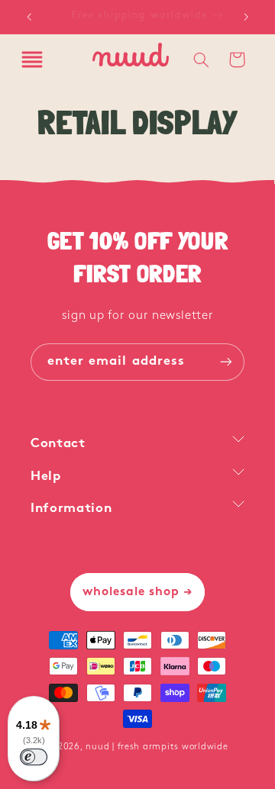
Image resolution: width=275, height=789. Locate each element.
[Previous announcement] (29, 17)
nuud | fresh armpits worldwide (157, 747)
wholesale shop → (137, 592)
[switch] (33, 757)
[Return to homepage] (130, 60)
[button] (32, 59)
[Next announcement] (246, 17)
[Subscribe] (226, 362)
